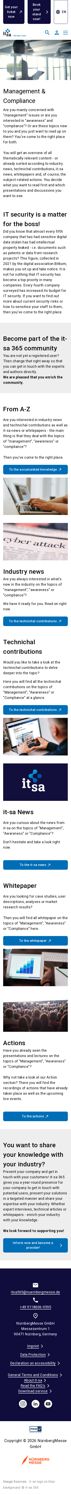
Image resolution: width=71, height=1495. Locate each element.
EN (61, 12)
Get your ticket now (11, 12)
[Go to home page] (18, 34)
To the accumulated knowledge (33, 469)
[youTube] (48, 1404)
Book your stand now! (36, 12)
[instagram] (23, 1404)
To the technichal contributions (33, 621)
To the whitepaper (33, 941)
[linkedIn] (35, 1404)
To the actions (33, 1116)
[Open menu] (65, 32)
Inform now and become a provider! (33, 1245)
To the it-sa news (33, 865)
